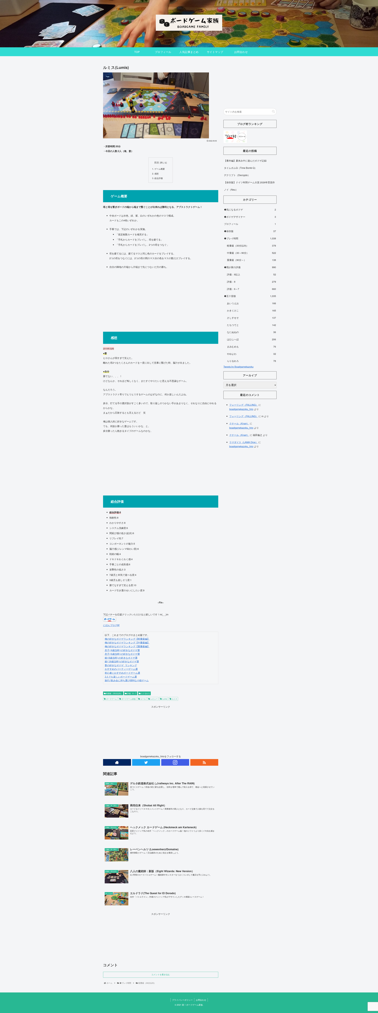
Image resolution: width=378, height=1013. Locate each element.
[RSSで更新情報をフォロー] (204, 762)
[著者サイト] (117, 762)
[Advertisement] (160, 299)
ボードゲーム (111, 699)
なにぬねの (251, 332)
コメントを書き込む (160, 974)
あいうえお (251, 303)
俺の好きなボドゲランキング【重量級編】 (127, 646)
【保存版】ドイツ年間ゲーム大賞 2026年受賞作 (249, 182)
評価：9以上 (251, 274)
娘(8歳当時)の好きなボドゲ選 (121, 657)
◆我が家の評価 (250, 267)
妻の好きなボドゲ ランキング (121, 665)
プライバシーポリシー (182, 999)
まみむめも (251, 346)
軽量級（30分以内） (114, 693)
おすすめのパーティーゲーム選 (121, 669)
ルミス (174, 699)
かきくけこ (251, 310)
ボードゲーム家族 (128, 699)
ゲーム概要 (159, 168)
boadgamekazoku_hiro (241, 409)
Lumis (164, 699)
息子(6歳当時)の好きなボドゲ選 (122, 654)
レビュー (154, 699)
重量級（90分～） (251, 260)
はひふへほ (251, 339)
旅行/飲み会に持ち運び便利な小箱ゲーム (127, 680)
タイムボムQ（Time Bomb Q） (240, 168)
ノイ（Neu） (231, 189)
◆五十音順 (250, 296)
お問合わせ (201, 999)
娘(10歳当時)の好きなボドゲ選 (122, 661)
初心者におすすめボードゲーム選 (122, 673)
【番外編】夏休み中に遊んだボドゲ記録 (245, 160)
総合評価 (158, 178)
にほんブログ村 (111, 625)
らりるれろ (145, 693)
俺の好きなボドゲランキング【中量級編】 (127, 642)
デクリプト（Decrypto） (237, 175)
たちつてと (251, 325)
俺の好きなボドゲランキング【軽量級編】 (127, 639)
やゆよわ (251, 354)
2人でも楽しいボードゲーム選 (121, 676)
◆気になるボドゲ (250, 209)
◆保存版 (250, 231)
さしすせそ (251, 317)
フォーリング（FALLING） (243, 405)
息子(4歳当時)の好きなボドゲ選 (122, 650)
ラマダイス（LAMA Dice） (243, 442)
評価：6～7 (131, 693)
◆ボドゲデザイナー (250, 216)
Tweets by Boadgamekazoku (238, 366)
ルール (143, 699)
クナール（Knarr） (239, 423)
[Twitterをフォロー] (146, 762)
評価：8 (251, 281)
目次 (156, 162)
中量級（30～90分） (251, 253)
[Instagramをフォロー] (175, 762)
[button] (273, 111)
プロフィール (250, 224)
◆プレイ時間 (250, 238)
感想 (156, 173)
